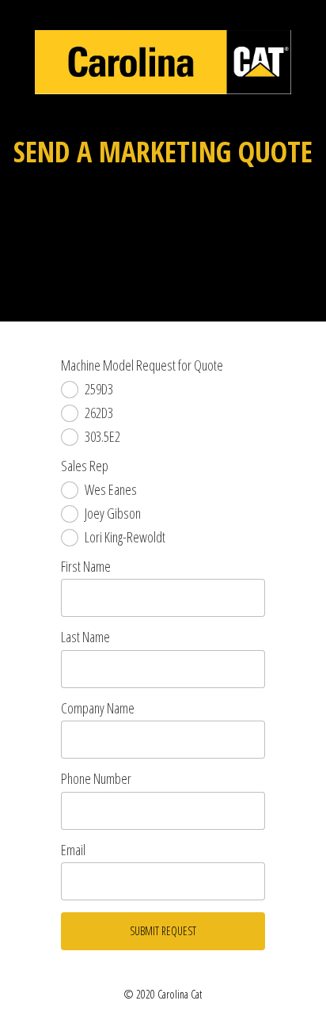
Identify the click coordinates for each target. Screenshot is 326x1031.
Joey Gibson (113, 514)
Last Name (85, 637)
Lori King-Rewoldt (125, 537)
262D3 (99, 413)
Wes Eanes (111, 490)
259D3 (99, 389)
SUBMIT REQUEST (163, 930)
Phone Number (96, 779)
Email (73, 850)
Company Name (98, 708)
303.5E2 (102, 437)
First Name (86, 567)
